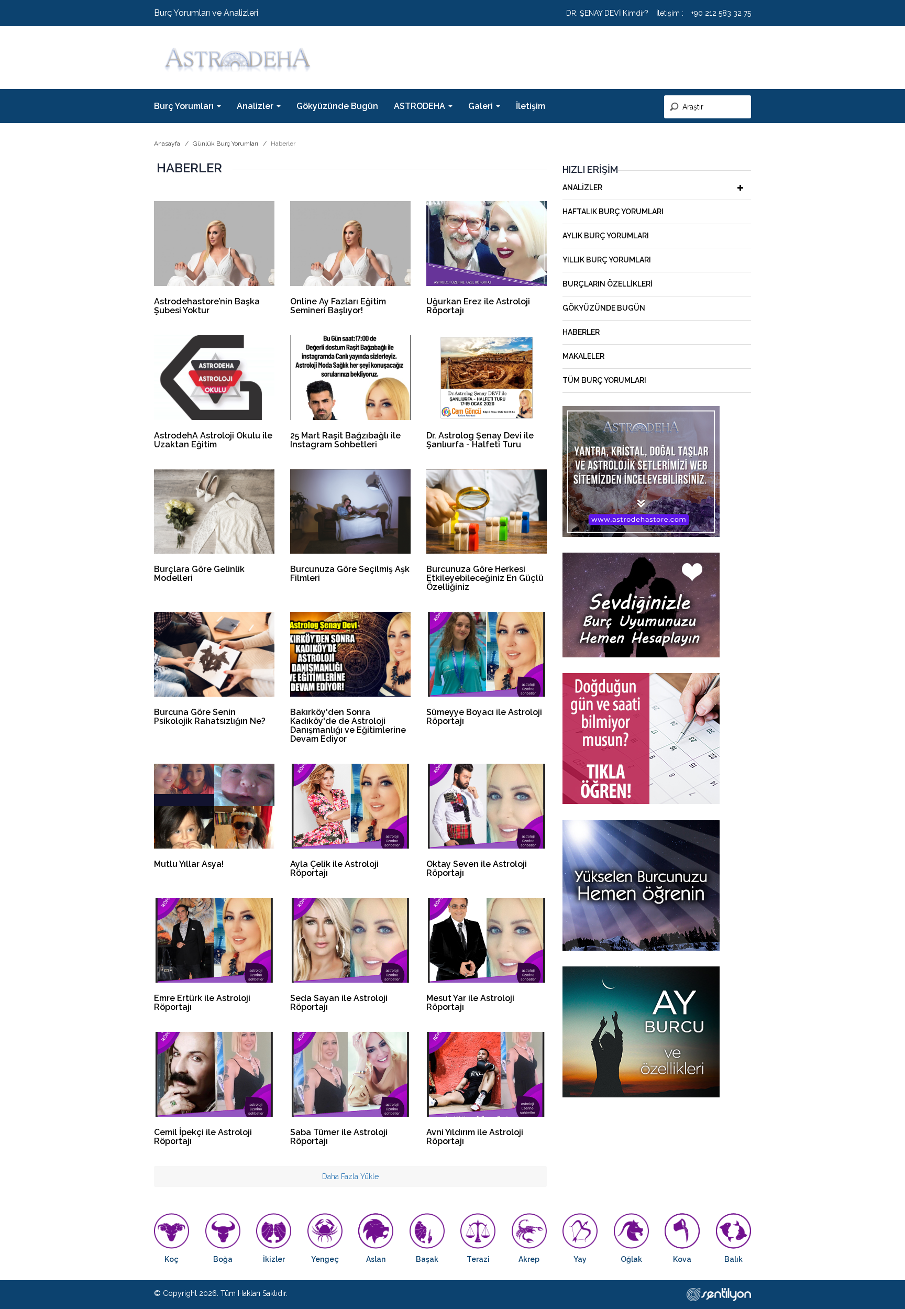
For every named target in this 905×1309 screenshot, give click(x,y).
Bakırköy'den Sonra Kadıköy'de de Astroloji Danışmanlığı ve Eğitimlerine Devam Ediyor (348, 725)
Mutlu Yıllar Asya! (189, 864)
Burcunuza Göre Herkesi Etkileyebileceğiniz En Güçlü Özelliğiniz (485, 578)
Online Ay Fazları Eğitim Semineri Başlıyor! (338, 305)
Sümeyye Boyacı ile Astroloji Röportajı (484, 716)
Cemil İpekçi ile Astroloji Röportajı (203, 1136)
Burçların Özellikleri (607, 284)
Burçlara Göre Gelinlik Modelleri (199, 573)
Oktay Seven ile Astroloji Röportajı (476, 868)
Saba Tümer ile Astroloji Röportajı (339, 1136)
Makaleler (583, 356)
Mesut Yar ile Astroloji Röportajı (470, 1002)
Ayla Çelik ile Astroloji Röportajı (334, 868)
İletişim (530, 106)
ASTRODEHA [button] (420, 106)
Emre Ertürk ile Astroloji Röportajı (202, 1002)
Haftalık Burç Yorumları (613, 211)
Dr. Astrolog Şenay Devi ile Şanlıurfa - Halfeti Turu (480, 440)
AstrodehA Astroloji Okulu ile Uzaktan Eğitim (213, 440)
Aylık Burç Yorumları (605, 236)
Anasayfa (167, 143)
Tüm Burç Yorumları (604, 380)
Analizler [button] (256, 106)
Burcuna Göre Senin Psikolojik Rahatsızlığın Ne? (210, 716)
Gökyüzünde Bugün (337, 106)
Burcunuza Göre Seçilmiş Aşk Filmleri (350, 573)
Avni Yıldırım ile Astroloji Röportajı (474, 1136)
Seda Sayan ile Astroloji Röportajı (339, 1002)
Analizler (582, 187)
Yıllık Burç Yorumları (606, 260)
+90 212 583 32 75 (721, 13)
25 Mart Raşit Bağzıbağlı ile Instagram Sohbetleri (345, 440)
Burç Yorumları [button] (185, 106)
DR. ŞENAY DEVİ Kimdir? (607, 13)
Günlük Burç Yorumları (225, 143)
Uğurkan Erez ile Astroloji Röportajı (478, 305)
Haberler (581, 332)
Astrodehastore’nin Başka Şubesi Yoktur (207, 305)
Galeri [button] (481, 106)
